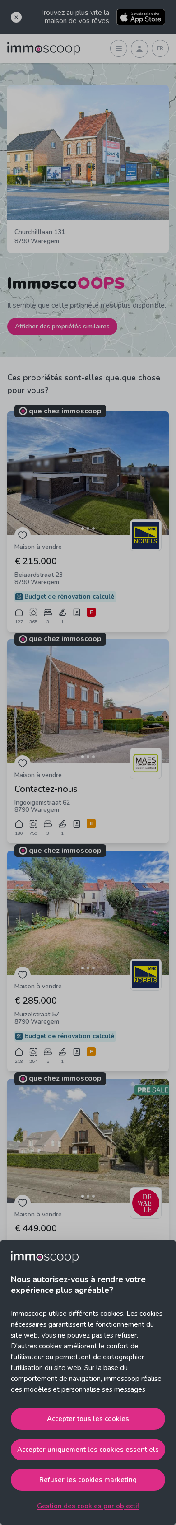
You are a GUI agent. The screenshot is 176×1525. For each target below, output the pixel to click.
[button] (88, 473)
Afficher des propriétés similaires (62, 326)
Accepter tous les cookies (88, 1418)
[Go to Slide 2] (88, 528)
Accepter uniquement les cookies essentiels (88, 1449)
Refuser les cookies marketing (88, 1479)
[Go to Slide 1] (82, 528)
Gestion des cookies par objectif (88, 1506)
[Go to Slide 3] (93, 528)
